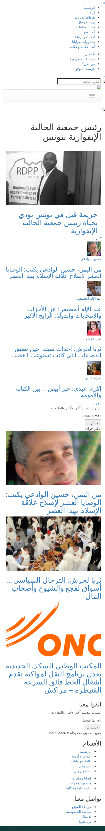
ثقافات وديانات (84, 17)
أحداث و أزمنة (85, 36)
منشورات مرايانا (83, 41)
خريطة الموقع (85, 68)
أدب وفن (89, 31)
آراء (92, 12)
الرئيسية (89, 7)
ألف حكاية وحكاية (82, 46)
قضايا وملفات (85, 26)
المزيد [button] (97, 402)
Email (96, 415)
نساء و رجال (86, 22)
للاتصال (90, 53)
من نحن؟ (88, 63)
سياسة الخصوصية (82, 58)
